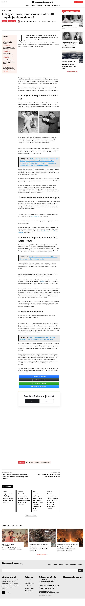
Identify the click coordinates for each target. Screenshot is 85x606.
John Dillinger (35, 216)
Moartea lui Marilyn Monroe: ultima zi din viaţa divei (69, 27)
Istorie (34, 491)
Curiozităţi (12, 21)
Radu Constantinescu (8, 544)
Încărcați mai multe (30, 515)
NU (46, 401)
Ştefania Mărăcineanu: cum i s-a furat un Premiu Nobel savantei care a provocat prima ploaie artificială (70, 44)
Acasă (3, 10)
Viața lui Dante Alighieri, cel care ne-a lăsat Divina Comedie (8, 42)
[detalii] (42, 281)
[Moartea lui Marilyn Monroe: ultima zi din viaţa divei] (72, 21)
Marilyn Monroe (43, 231)
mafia (31, 462)
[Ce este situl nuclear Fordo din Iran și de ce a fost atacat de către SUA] (42, 538)
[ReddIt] (29, 25)
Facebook (7, 592)
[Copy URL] (35, 25)
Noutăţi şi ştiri (43, 588)
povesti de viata (45, 462)
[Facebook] (13, 25)
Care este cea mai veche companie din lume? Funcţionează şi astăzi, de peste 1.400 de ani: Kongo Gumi (69, 64)
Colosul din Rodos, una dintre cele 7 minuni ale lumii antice (48, 475)
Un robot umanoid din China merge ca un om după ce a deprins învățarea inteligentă (9, 68)
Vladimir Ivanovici (31, 21)
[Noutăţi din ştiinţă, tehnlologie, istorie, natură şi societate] (11, 563)
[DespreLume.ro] (43, 2)
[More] (41, 25)
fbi (26, 462)
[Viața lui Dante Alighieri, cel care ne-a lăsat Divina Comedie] (15, 538)
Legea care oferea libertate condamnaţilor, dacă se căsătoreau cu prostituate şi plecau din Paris (15, 476)
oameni (37, 462)
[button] (5, 2)
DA (32, 401)
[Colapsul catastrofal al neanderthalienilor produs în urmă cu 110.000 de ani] (70, 538)
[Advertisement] (42, 602)
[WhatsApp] (24, 25)
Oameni (8, 10)
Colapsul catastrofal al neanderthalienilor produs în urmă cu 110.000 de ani (8, 55)
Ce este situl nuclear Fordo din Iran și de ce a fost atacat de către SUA (9, 48)
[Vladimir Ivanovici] (19, 21)
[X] (19, 25)
